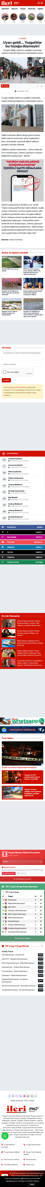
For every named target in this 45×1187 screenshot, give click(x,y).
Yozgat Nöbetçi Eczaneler (8, 1146)
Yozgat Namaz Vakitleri (12, 1152)
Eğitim (40, 9)
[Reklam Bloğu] (22, 721)
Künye (26, 1100)
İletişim (32, 1100)
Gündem (5, 9)
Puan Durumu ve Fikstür (11, 1159)
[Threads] (32, 1096)
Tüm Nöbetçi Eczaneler (23, 879)
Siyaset (14, 9)
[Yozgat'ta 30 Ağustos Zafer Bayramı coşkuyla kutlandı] (12, 284)
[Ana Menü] (42, 3)
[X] (13, 1096)
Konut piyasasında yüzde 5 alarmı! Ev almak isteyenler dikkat (32, 292)
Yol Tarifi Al (22, 873)
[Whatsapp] (35, 1096)
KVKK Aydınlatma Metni (19, 1184)
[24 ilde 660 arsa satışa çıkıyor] (12, 262)
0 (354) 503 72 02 (9, 873)
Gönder (6, 380)
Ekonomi (31, 9)
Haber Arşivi (30, 1164)
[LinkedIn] (20, 1096)
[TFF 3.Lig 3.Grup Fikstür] (42, 946)
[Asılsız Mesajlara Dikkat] (22, 180)
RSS (5, 1175)
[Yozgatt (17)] (22, 118)
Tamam (32, 1184)
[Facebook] (9, 1096)
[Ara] (39, 3)
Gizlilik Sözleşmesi (17, 1100)
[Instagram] (17, 1096)
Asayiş (23, 9)
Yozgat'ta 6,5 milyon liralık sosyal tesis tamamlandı (9, 313)
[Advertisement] (22, 426)
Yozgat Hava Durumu (33, 1144)
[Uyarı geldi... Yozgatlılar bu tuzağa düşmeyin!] (22, 70)
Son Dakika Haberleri (11, 1164)
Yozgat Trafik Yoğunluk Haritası (32, 1153)
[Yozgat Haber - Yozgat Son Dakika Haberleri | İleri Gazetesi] (10, 3)
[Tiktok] (28, 1096)
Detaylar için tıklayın (22, 938)
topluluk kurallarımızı (21, 387)
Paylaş (6, 86)
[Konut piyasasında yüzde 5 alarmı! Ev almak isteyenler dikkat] (33, 284)
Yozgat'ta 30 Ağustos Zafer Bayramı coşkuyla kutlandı (10, 292)
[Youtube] (24, 1096)
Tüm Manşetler (31, 1159)
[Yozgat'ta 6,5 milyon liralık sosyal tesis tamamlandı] (12, 304)
